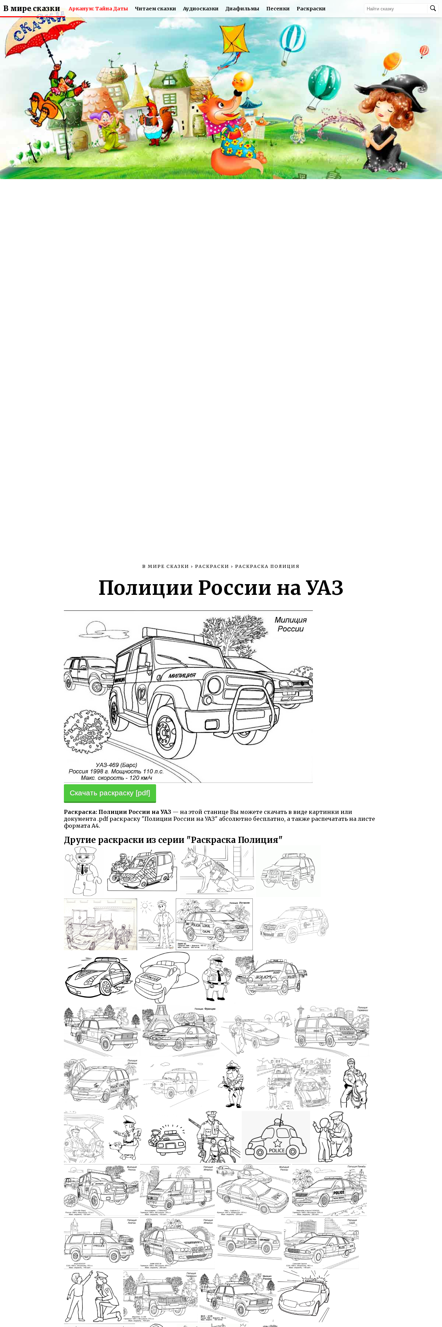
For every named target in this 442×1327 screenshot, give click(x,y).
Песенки (278, 9)
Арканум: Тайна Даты (98, 9)
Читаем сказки (155, 9)
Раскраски (311, 9)
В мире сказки (31, 8)
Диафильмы (242, 9)
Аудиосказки (201, 9)
